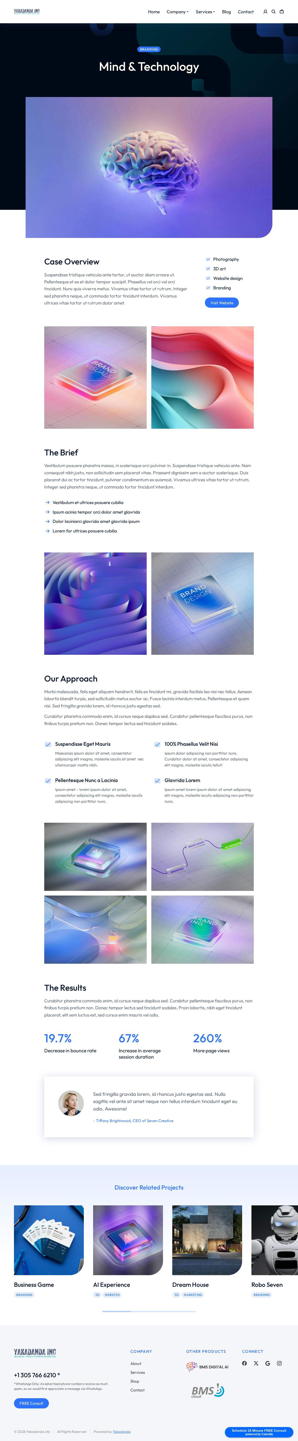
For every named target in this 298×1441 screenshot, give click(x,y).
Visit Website (221, 302)
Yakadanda (122, 1431)
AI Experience (111, 1284)
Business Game (34, 1284)
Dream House (190, 1284)
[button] (7, 1251)
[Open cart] (281, 11)
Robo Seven (267, 1284)
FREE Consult (31, 1403)
